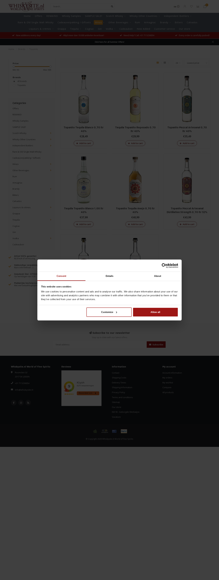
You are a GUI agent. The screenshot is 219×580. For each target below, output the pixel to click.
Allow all (155, 312)
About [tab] (157, 276)
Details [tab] (110, 276)
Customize (107, 312)
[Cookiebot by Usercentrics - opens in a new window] (164, 265)
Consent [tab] (61, 276)
